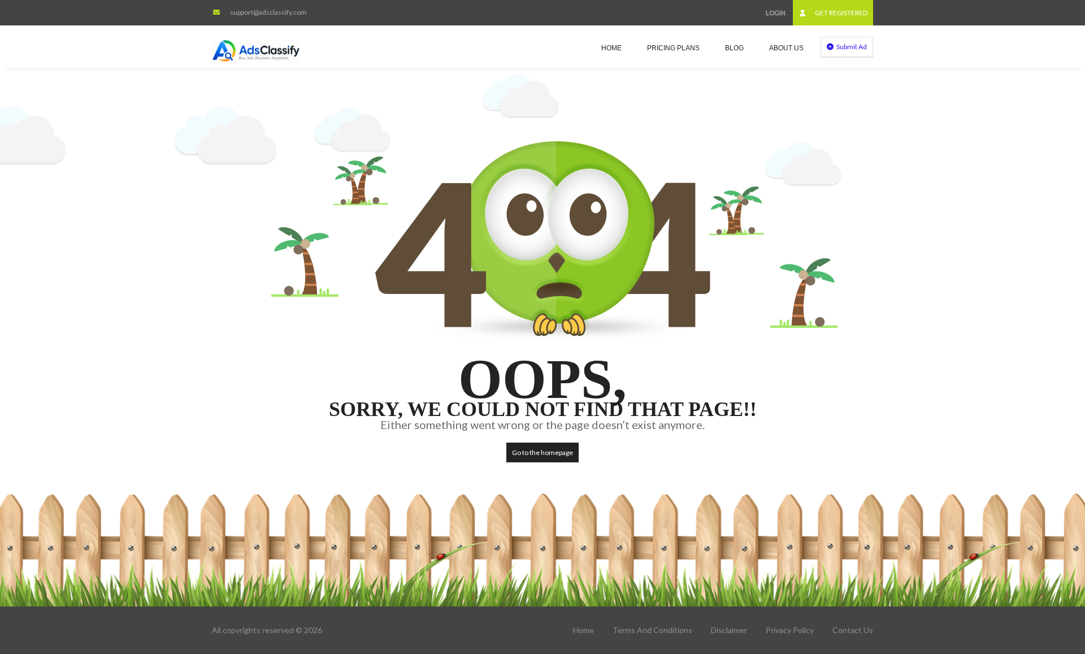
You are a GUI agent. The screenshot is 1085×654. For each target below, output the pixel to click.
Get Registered (840, 12)
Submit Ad (851, 46)
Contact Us (852, 630)
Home (611, 48)
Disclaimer (729, 630)
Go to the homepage (542, 452)
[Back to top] (1048, 583)
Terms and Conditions (652, 630)
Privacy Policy (790, 630)
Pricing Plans (673, 48)
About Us (786, 48)
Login (775, 12)
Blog (734, 48)
